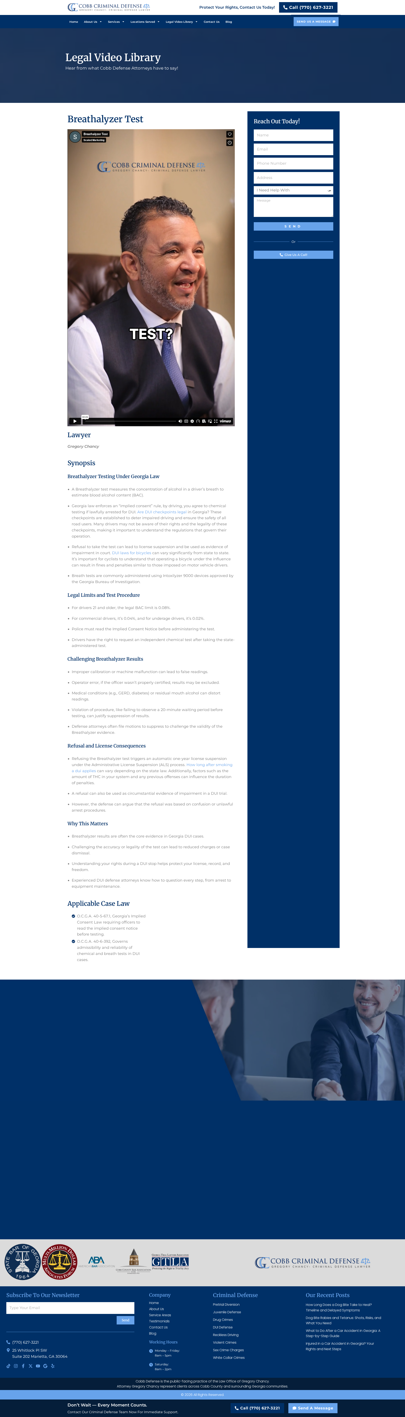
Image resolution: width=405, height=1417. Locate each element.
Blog (228, 21)
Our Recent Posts (328, 1295)
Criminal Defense (235, 1295)
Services (114, 21)
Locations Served (143, 21)
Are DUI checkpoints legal (162, 512)
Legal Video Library (179, 21)
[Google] (45, 1366)
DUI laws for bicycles (131, 553)
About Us (90, 21)
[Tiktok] (8, 1366)
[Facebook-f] (23, 1366)
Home (73, 21)
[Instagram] (16, 1366)
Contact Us (212, 21)
